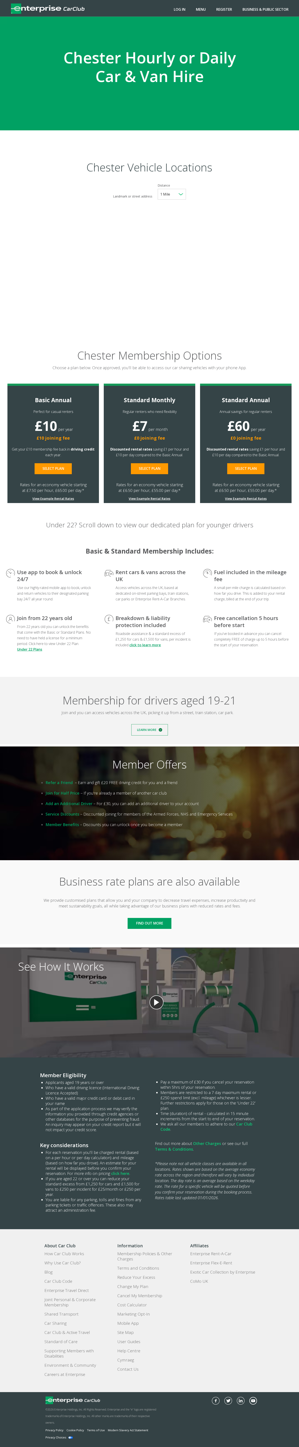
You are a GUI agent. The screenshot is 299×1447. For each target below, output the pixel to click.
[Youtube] (253, 1401)
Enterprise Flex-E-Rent (211, 1263)
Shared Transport (61, 1314)
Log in (179, 9)
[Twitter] (228, 1401)
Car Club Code (58, 1281)
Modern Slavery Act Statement (128, 1430)
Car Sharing (55, 1323)
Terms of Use (96, 1430)
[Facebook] (216, 1401)
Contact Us (128, 1369)
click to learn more (145, 645)
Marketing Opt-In (133, 1314)
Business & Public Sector (265, 9)
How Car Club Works (64, 1254)
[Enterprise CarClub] (47, 8)
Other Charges (207, 1143)
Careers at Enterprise (64, 1374)
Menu (201, 9)
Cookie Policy (75, 1430)
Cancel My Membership (139, 1295)
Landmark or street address (132, 196)
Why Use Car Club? (62, 1263)
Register (224, 9)
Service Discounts (62, 814)
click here (120, 1173)
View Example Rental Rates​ (53, 498)
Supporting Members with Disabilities (69, 1353)
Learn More (147, 730)
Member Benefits (62, 824)
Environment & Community (70, 1365)
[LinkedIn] (240, 1401)
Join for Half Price (62, 793)
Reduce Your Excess (136, 1277)
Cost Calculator (132, 1305)
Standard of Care (60, 1341)
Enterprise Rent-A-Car (211, 1254)
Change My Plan (132, 1286)
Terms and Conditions (138, 1268)
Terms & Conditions (174, 1149)
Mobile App (128, 1323)
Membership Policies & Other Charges (144, 1256)
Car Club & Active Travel (67, 1332)
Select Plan (53, 468)
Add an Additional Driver (69, 803)
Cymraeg (125, 1360)
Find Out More (149, 923)
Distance (164, 185)
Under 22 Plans (29, 649)
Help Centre (128, 1351)
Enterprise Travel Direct (66, 1290)
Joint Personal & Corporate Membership (70, 1302)
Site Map (125, 1332)
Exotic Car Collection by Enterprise (222, 1272)
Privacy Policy (54, 1430)
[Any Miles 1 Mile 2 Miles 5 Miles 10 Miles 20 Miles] (172, 194)
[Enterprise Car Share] (86, 1400)
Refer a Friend (59, 782)
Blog (48, 1272)
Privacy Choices (56, 1437)
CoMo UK (199, 1281)
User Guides (128, 1341)
